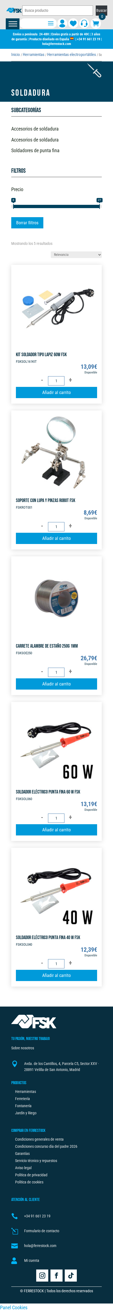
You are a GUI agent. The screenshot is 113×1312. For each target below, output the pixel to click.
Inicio (15, 54)
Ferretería (22, 1098)
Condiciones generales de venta (39, 1139)
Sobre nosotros (22, 1048)
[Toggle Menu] (13, 23)
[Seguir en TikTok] (71, 1276)
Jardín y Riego (25, 1113)
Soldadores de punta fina (35, 150)
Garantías (22, 1153)
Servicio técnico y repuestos (36, 1160)
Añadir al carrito (56, 392)
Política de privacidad (31, 1175)
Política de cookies (29, 1182)
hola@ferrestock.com (56, 44)
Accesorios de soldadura (35, 129)
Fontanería (23, 1106)
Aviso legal (23, 1168)
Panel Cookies (13, 1307)
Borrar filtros (27, 222)
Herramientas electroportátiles (71, 54)
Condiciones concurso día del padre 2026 (46, 1146)
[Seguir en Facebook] (56, 1276)
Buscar (101, 10)
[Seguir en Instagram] (42, 1276)
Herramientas (33, 54)
